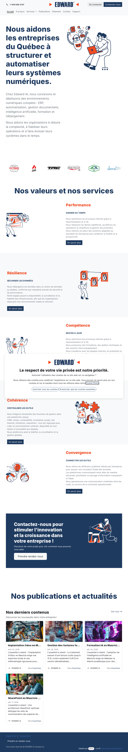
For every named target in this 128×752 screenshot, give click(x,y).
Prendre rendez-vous (30, 556)
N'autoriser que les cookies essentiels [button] (77, 389)
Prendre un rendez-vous (19, 741)
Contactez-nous (112, 4)
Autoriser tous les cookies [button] (45, 389)
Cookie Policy (92, 383)
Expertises (37, 668)
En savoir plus (74, 242)
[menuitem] (10, 11)
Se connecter (95, 4)
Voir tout (115, 611)
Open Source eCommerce (111, 748)
